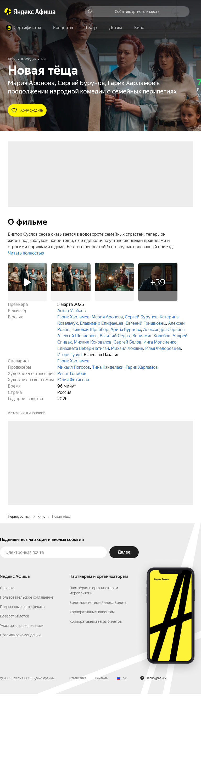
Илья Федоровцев (163, 348)
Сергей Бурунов (141, 316)
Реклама (101, 757)
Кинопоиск (35, 413)
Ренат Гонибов (71, 373)
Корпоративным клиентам (92, 691)
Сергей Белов (127, 342)
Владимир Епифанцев (102, 323)
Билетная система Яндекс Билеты (98, 682)
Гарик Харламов (73, 316)
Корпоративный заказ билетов (95, 701)
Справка (7, 667)
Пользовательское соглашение (26, 677)
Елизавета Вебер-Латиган (83, 348)
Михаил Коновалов (92, 342)
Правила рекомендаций (20, 714)
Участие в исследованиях (21, 705)
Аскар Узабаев (71, 310)
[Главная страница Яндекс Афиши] (7, 11)
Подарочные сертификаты (22, 686)
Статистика (77, 757)
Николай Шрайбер (89, 329)
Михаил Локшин (127, 348)
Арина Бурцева (125, 329)
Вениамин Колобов (151, 335)
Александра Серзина (164, 329)
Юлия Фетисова (73, 379)
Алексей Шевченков (77, 335)
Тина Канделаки (108, 367)
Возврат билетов (14, 695)
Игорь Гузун (69, 354)
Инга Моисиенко (159, 342)
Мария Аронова (107, 316)
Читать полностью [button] (26, 253)
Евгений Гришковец (146, 323)
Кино (41, 596)
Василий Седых (115, 335)
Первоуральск (19, 596)
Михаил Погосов (73, 367)
